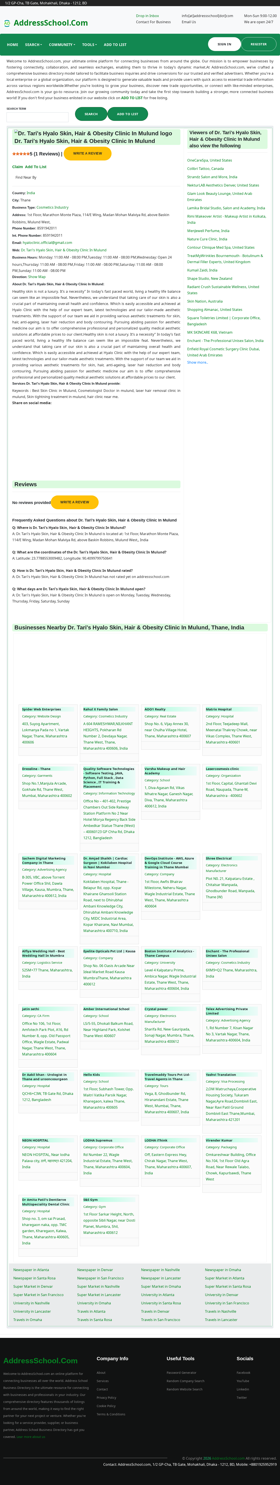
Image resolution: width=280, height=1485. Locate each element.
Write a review (87, 153)
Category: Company (159, 874)
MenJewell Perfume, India (208, 230)
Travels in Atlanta (91, 1311)
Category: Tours (156, 1085)
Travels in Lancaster (221, 1319)
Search (32, 44)
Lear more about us (30, 1437)
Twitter (242, 1397)
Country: (19, 193)
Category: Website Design (41, 716)
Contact (102, 1389)
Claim (17, 167)
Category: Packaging (221, 1147)
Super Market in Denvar (33, 1286)
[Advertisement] (96, 436)
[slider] (21, 153)
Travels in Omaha (27, 1319)
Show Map (37, 276)
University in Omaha (94, 1303)
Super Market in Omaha (161, 1286)
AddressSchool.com (51, 23)
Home (12, 44)
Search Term (16, 108)
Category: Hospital (220, 716)
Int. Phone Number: (27, 235)
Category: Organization (223, 775)
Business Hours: (25, 257)
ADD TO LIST (132, 97)
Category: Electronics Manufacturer (221, 868)
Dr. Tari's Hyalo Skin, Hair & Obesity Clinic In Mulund (64, 250)
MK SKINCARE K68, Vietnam (210, 332)
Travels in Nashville (220, 1311)
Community (61, 44)
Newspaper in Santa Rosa (34, 1278)
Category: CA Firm (35, 1015)
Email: (17, 243)
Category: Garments (37, 775)
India (30, 192)
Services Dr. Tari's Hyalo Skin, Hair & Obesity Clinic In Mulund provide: (66, 383)
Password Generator (181, 1372)
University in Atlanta (157, 1294)
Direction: (19, 277)
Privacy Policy (106, 1397)
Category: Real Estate (160, 716)
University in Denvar (221, 1294)
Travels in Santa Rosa (94, 1319)
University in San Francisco (227, 1303)
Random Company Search (186, 1381)
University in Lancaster (32, 1311)
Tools (88, 44)
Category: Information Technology (109, 793)
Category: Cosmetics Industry (105, 716)
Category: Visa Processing (225, 1081)
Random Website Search (185, 1389)
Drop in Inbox (147, 15)
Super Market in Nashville (98, 1286)
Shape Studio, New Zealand (209, 278)
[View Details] (24, 750)
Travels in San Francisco (160, 1319)
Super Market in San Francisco (38, 1294)
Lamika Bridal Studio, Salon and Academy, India (226, 208)
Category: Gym (94, 1206)
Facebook (243, 1372)
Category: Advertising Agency (44, 869)
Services (103, 1381)
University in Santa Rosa (161, 1303)
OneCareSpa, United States (209, 160)
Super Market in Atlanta (224, 1278)
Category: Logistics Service (42, 962)
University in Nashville (31, 1303)
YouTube (243, 1381)
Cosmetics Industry (52, 207)
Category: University (160, 962)
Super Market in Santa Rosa (228, 1286)
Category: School (157, 780)
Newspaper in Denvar (95, 1269)
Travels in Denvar (155, 1311)
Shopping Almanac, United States (214, 309)
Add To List (115, 44)
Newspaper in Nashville (160, 1269)
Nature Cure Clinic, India (207, 239)
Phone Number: (24, 228)
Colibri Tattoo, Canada (205, 168)
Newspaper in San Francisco (100, 1278)
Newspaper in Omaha (223, 1269)
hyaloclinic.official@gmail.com (47, 242)
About (101, 1372)
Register (259, 44)
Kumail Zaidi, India (202, 270)
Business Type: (24, 207)
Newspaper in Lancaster (161, 1278)
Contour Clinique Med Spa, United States (221, 247)
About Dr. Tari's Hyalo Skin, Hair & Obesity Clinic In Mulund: (58, 284)
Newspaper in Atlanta (31, 1269)
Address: (19, 215)
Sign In (224, 44)
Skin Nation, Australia (205, 301)
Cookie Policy (106, 1406)
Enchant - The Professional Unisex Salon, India (225, 340)
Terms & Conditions (111, 1414)
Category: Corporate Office (103, 1147)
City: (15, 200)
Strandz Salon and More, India (212, 176)
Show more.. (197, 362)
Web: (16, 250)
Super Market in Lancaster (99, 1294)
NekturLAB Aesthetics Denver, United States (223, 185)
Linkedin (243, 1389)
